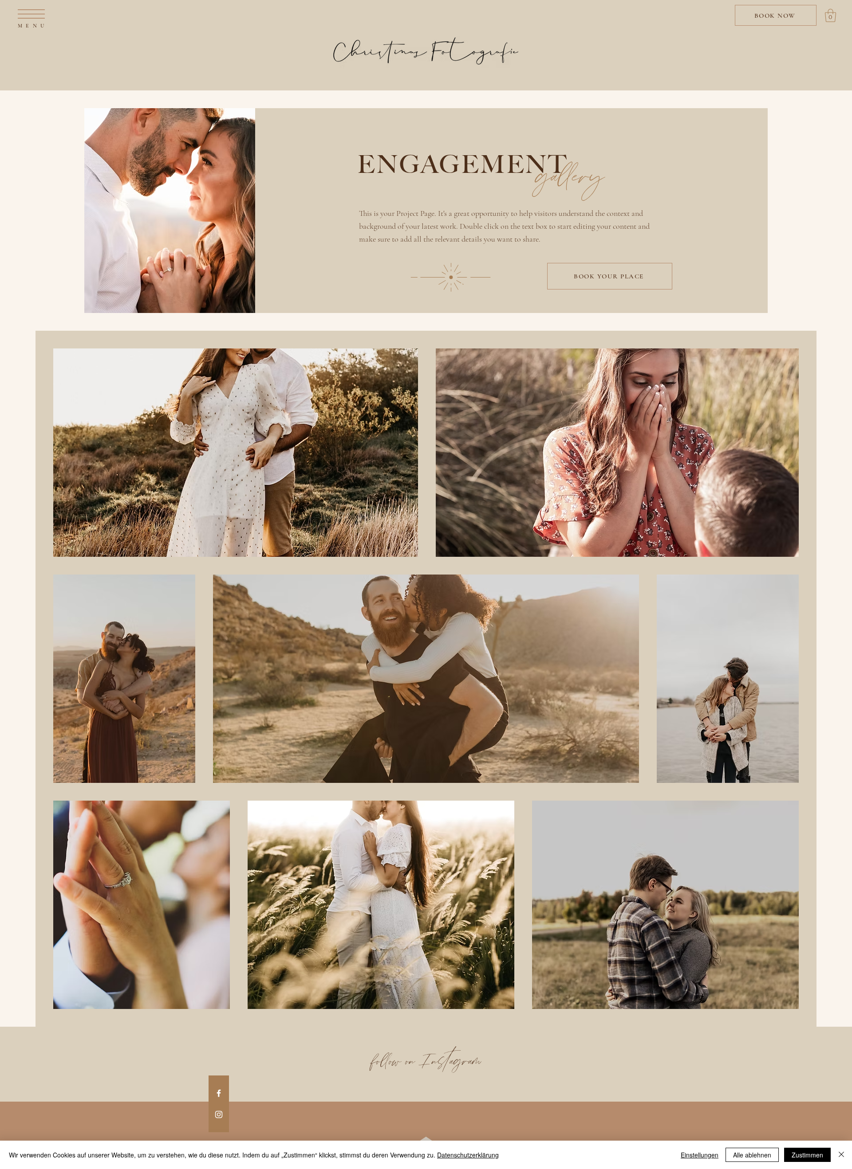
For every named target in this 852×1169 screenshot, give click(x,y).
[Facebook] (219, 1093)
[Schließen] (841, 1155)
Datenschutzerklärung (468, 1154)
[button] (31, 14)
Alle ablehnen (752, 1154)
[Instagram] (219, 1114)
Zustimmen (807, 1154)
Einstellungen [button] (699, 1154)
